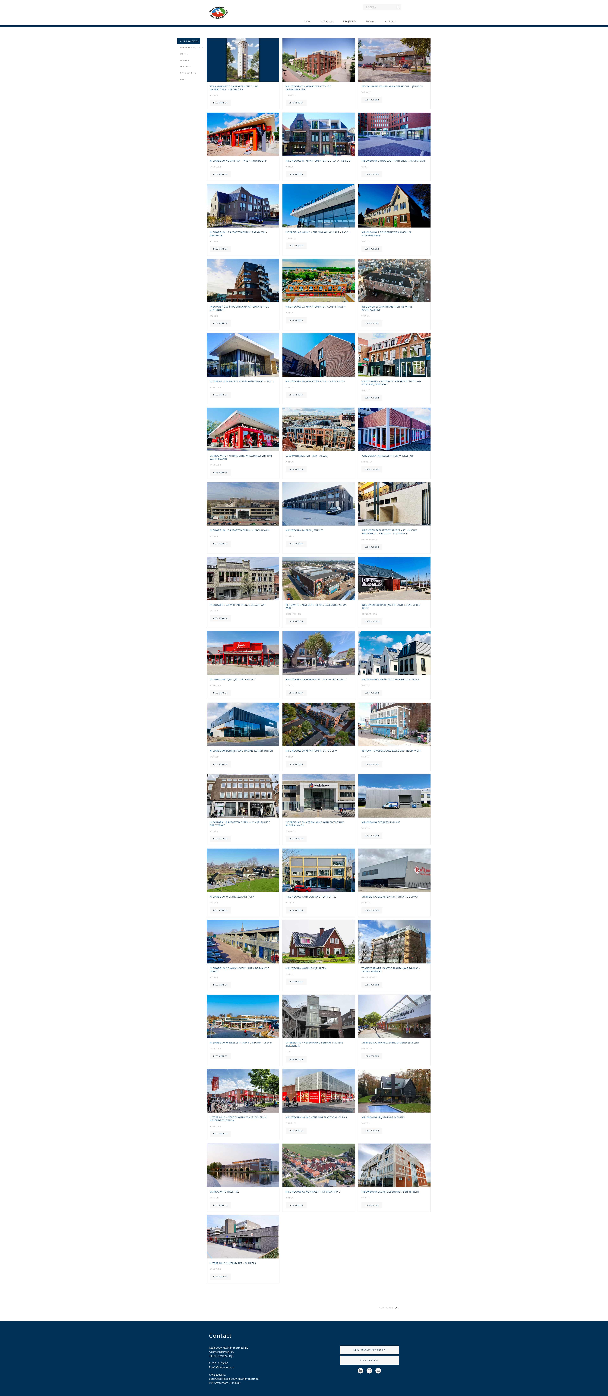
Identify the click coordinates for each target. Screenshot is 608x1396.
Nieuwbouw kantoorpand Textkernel (311, 896)
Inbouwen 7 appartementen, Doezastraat (238, 604)
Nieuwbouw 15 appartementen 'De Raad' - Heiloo (318, 160)
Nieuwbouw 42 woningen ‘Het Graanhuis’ (313, 1191)
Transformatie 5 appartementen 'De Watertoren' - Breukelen (234, 88)
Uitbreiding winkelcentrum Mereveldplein (390, 1042)
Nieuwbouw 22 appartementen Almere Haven (315, 306)
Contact (391, 21)
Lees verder (220, 103)
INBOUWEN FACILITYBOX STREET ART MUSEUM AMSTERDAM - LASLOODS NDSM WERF (389, 532)
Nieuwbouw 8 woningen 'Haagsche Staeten (390, 679)
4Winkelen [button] (185, 66)
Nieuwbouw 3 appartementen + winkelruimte (316, 679)
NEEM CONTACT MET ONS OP (369, 1350)
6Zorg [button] (182, 79)
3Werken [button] (184, 60)
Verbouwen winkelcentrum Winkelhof (387, 455)
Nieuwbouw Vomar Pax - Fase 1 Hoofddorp (238, 160)
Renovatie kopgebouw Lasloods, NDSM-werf (391, 750)
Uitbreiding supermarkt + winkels (233, 1263)
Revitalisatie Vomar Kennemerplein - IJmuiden (392, 86)
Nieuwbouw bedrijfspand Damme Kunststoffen (241, 750)
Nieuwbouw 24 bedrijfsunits (304, 530)
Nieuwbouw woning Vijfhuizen (306, 968)
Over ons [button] (327, 21)
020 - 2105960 (220, 1363)
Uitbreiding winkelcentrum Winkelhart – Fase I (242, 381)
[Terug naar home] (218, 12)
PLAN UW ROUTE (369, 1360)
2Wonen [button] (183, 54)
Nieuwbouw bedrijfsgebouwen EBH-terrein (390, 1191)
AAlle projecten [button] (189, 41)
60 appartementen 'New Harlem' (307, 455)
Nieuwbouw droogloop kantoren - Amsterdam (393, 160)
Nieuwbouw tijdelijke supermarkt (232, 679)
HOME (308, 21)
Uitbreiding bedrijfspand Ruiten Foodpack (389, 896)
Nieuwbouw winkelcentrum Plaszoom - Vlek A (317, 1117)
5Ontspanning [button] (187, 73)
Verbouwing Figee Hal (224, 1191)
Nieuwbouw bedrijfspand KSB (380, 822)
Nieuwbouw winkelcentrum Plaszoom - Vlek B (241, 1042)
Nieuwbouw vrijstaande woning (383, 1117)
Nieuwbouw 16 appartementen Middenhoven (240, 530)
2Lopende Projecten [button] (191, 47)
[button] (397, 1307)
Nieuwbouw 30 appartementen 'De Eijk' (311, 750)
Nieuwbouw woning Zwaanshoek (232, 896)
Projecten (350, 21)
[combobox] (382, 7)
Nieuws (371, 21)
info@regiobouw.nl (223, 1367)
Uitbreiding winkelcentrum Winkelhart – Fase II (318, 232)
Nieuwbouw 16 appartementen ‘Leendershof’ (315, 381)
